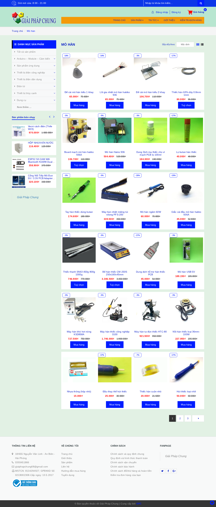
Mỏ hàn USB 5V (186, 271)
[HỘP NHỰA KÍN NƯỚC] (18, 148)
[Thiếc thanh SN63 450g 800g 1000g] (79, 250)
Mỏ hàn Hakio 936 (115, 152)
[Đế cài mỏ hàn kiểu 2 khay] (150, 70)
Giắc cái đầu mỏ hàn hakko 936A (186, 213)
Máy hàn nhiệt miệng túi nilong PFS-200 (115, 213)
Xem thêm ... (24, 107)
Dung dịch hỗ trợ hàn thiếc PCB (150, 273)
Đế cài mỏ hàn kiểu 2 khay (150, 92)
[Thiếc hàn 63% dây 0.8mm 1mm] (186, 70)
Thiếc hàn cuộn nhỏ (150, 391)
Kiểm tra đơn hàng (191, 20)
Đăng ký (176, 12)
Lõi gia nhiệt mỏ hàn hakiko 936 (115, 93)
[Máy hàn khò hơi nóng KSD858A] (79, 310)
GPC (139, 503)
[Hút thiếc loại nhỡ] (186, 370)
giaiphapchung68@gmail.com (31, 466)
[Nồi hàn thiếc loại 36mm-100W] (186, 310)
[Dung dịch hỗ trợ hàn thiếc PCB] (150, 250)
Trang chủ (119, 20)
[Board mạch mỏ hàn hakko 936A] (79, 130)
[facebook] (168, 471)
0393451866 (22, 462)
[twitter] (162, 471)
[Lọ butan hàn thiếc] (186, 130)
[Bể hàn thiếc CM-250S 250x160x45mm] (114, 250)
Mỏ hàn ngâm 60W (150, 212)
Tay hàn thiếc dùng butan (79, 212)
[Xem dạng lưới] (197, 44)
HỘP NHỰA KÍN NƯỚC (40, 142)
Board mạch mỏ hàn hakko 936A (79, 153)
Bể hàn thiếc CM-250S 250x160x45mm (114, 273)
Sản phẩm (136, 20)
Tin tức (152, 20)
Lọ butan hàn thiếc (186, 152)
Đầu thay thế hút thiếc (115, 391)
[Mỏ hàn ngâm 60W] (150, 190)
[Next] (198, 418)
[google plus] (174, 471)
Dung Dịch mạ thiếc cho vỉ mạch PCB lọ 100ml (150, 153)
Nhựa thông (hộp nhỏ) (79, 391)
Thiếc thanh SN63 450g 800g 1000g (79, 273)
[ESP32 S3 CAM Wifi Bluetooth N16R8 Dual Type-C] (18, 164)
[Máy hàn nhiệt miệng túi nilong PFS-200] (114, 190)
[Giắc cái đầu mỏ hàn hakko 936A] (186, 190)
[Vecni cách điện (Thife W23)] (18, 132)
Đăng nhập (162, 12)
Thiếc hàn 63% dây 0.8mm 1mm (186, 93)
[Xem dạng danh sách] (202, 44)
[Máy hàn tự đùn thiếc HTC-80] (150, 310)
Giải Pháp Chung (27, 197)
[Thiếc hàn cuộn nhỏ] (150, 370)
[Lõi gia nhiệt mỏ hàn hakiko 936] (114, 70)
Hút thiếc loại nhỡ (186, 391)
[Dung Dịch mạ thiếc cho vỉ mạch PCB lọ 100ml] (150, 130)
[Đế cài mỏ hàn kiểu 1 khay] (79, 70)
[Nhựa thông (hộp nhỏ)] (79, 370)
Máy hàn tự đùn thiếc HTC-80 (150, 331)
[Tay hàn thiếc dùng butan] (79, 190)
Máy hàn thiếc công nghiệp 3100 (115, 333)
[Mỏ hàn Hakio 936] (114, 130)
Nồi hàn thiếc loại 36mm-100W (186, 333)
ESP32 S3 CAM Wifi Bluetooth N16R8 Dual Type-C (40, 162)
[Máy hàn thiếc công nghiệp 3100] (114, 310)
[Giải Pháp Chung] (34, 16)
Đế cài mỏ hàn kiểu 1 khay (79, 92)
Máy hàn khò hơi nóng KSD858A (79, 333)
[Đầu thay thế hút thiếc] (114, 370)
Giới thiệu (169, 20)
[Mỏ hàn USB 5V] (186, 250)
